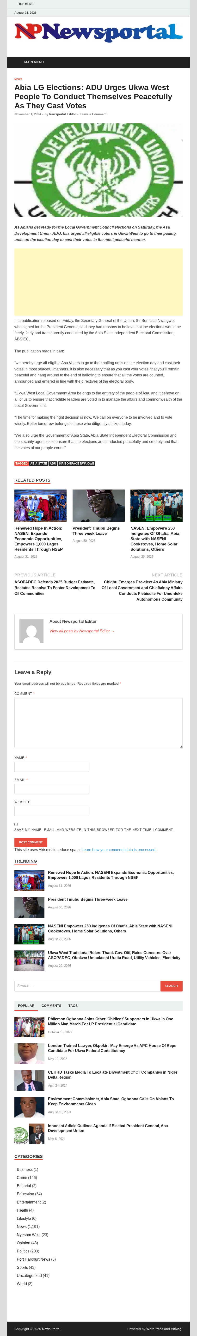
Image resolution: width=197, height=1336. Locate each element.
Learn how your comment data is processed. (118, 850)
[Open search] (177, 62)
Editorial (24, 1186)
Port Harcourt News (33, 1259)
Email (21, 780)
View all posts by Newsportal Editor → (82, 631)
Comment (24, 693)
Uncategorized (29, 1276)
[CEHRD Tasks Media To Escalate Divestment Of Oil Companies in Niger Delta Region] (29, 1073)
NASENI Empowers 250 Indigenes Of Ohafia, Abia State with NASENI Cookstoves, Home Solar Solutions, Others (154, 539)
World (22, 1284)
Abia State (38, 463)
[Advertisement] (98, 282)
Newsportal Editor (62, 114)
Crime (22, 1178)
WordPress (154, 1329)
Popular (26, 1006)
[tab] (26, 1006)
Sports (22, 1267)
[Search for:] (98, 986)
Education (25, 1194)
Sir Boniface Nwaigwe (76, 463)
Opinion (23, 1243)
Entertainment (29, 1202)
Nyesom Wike (29, 1235)
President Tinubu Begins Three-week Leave (88, 899)
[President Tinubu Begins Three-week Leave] (99, 507)
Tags (73, 1006)
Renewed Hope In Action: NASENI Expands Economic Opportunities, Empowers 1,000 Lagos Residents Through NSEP (38, 539)
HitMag (176, 1329)
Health (22, 1210)
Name (20, 758)
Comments (51, 1006)
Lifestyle (24, 1218)
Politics (23, 1251)
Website (22, 802)
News (18, 79)
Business (25, 1169)
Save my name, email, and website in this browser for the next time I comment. (94, 830)
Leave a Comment (93, 114)
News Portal (51, 1329)
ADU (53, 463)
